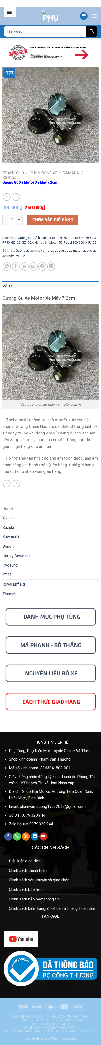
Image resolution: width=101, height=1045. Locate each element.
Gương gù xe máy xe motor (34, 250)
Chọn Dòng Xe (43, 173)
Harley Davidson (16, 556)
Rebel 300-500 (74, 242)
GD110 (73, 238)
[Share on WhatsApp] (7, 266)
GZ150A (27, 242)
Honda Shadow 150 (48, 242)
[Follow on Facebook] (8, 836)
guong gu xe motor (68, 250)
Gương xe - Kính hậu (32, 238)
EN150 (62, 238)
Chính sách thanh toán (28, 870)
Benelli (8, 546)
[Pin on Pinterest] (42, 266)
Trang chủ (13, 173)
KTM (6, 575)
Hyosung (10, 565)
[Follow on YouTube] (43, 836)
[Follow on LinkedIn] (35, 836)
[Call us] (17, 836)
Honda (7, 508)
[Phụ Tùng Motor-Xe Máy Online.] (50, 16)
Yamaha (71, 173)
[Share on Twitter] (25, 266)
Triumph (9, 594)
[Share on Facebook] (16, 266)
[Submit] (91, 31)
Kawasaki (10, 536)
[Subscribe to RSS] (26, 836)
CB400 (51, 238)
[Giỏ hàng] (84, 16)
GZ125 (15, 242)
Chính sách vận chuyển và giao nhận (39, 880)
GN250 (84, 238)
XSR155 (9, 177)
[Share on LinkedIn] (51, 266)
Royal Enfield (13, 584)
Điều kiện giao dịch (25, 861)
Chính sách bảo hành (26, 889)
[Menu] (94, 16)
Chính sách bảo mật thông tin (34, 899)
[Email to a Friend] (33, 266)
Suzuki (8, 527)
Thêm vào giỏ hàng (52, 219)
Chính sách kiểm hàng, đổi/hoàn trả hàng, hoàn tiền (52, 908)
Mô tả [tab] (7, 286)
